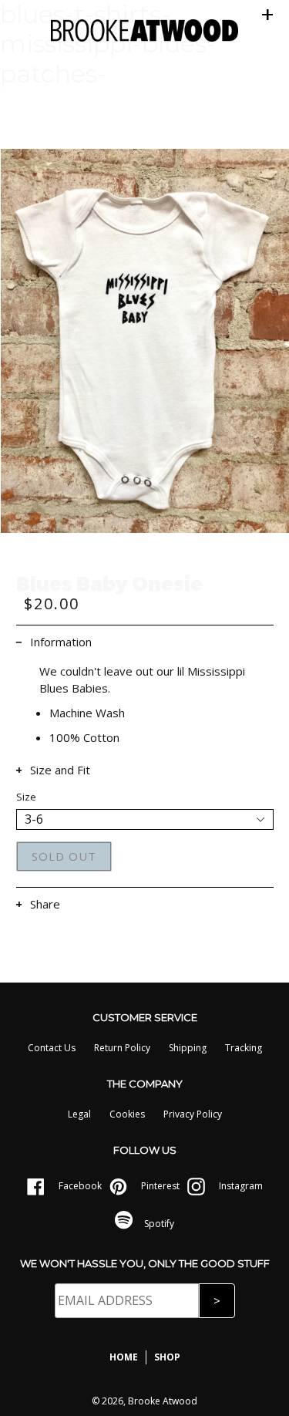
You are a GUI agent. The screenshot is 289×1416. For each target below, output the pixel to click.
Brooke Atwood (162, 1401)
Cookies (127, 1114)
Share (45, 904)
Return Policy (122, 1047)
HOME (123, 1357)
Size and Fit (60, 769)
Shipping (188, 1047)
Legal (79, 1114)
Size (26, 797)
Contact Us (52, 1047)
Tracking (243, 1047)
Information (61, 641)
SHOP (167, 1357)
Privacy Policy (192, 1114)
